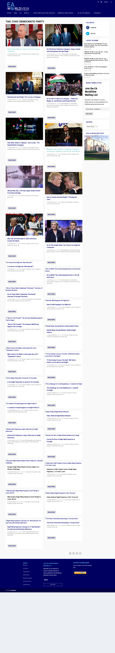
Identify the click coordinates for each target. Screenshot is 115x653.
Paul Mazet (11, 269)
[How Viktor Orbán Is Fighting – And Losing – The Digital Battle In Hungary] (24, 129)
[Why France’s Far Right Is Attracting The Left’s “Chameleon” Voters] (24, 349)
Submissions (26, 575)
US (20, 13)
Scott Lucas (12, 195)
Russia (36, 195)
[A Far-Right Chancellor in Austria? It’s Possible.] (24, 378)
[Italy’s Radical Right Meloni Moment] (63, 412)
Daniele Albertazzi (13, 472)
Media (12, 301)
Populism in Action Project (44, 13)
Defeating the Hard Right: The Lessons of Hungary (24, 97)
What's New (31, 149)
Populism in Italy (28, 442)
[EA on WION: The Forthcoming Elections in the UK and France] (63, 270)
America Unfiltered (65, 13)
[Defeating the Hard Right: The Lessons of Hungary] (24, 83)
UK (11, 56)
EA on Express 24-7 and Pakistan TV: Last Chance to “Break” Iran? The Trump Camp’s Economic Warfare (96, 45)
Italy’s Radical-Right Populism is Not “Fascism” (62, 497)
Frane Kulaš (11, 384)
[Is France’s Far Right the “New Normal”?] (24, 263)
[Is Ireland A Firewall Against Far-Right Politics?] (24, 404)
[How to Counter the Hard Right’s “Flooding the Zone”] (63, 183)
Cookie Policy (26, 584)
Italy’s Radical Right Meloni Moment (59, 416)
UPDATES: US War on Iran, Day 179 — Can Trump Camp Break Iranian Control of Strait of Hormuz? (96, 60)
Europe (36, 100)
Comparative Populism (31, 472)
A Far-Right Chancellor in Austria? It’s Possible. (23, 382)
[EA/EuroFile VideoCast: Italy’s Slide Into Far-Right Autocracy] (24, 430)
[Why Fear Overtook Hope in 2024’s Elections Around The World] (24, 225)
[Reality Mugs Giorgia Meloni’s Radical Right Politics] (63, 326)
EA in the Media (84, 13)
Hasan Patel (12, 54)
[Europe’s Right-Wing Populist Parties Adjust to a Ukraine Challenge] (24, 462)
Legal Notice (26, 571)
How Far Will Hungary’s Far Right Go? (59, 304)
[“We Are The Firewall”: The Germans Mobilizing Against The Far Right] (24, 319)
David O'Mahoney (13, 410)
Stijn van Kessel (13, 502)
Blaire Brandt (12, 147)
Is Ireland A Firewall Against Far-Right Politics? (23, 407)
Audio (23, 299)
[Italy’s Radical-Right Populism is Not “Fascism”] (63, 493)
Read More (12, 66)
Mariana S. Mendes (53, 444)
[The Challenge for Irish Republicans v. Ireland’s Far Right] (63, 384)
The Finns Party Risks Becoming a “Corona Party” (63, 523)
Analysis (24, 100)
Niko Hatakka (51, 525)
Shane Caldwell (52, 393)
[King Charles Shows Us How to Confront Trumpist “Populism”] (24, 35)
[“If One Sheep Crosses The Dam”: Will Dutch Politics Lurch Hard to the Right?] (63, 355)
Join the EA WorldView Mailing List (91, 91)
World (26, 13)
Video (78, 55)
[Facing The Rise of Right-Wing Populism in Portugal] (63, 435)
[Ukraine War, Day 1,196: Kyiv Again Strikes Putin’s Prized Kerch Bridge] (24, 177)
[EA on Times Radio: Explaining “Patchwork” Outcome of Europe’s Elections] (24, 289)
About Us (25, 565)
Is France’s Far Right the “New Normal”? (20, 266)
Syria (9, 13)
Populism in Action (26, 54)
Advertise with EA (27, 578)
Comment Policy (27, 581)
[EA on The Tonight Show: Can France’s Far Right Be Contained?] (63, 231)
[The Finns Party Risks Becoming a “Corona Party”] (63, 519)
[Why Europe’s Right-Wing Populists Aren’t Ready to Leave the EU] (24, 492)
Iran (15, 13)
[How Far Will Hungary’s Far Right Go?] (63, 301)
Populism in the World (22, 101)
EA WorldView (13, 590)
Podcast (97, 13)
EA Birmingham (30, 100)
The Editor (25, 568)
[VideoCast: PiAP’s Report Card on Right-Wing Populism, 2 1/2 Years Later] (63, 464)
